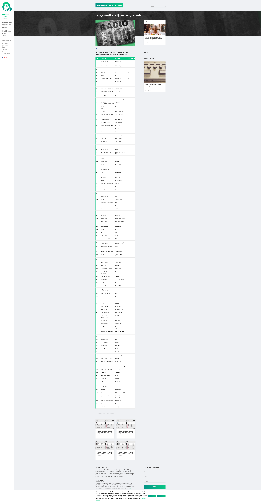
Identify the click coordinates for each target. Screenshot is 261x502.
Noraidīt (161, 496)
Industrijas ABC (148, 90)
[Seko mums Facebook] (2, 57)
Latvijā (98, 436)
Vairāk (129, 488)
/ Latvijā (117, 5)
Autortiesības (5, 45)
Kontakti (4, 51)
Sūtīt (154, 487)
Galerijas (4, 42)
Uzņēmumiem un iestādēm (5, 47)
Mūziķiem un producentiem (5, 50)
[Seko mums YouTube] (4, 57)
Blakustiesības (5, 43)
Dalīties (99, 48)
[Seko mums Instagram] (6, 57)
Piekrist (152, 496)
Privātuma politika (6, 53)
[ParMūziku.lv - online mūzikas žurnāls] (7, 6)
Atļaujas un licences (6, 40)
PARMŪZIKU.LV (104, 5)
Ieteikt (104, 48)
